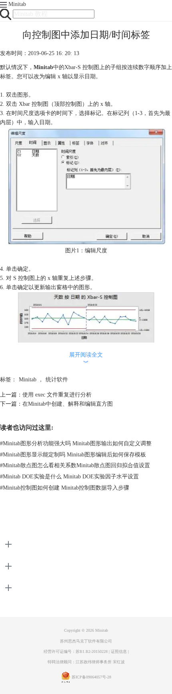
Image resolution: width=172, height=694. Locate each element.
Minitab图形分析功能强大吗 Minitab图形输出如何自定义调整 (76, 443)
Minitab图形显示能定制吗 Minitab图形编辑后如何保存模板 (73, 455)
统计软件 (57, 380)
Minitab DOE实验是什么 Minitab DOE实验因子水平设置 (69, 477)
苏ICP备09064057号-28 (91, 677)
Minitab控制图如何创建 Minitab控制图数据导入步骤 (64, 488)
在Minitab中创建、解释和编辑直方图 (67, 404)
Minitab (17, 4)
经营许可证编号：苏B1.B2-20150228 (76, 651)
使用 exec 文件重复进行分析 (57, 395)
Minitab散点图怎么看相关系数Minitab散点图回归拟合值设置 (75, 465)
